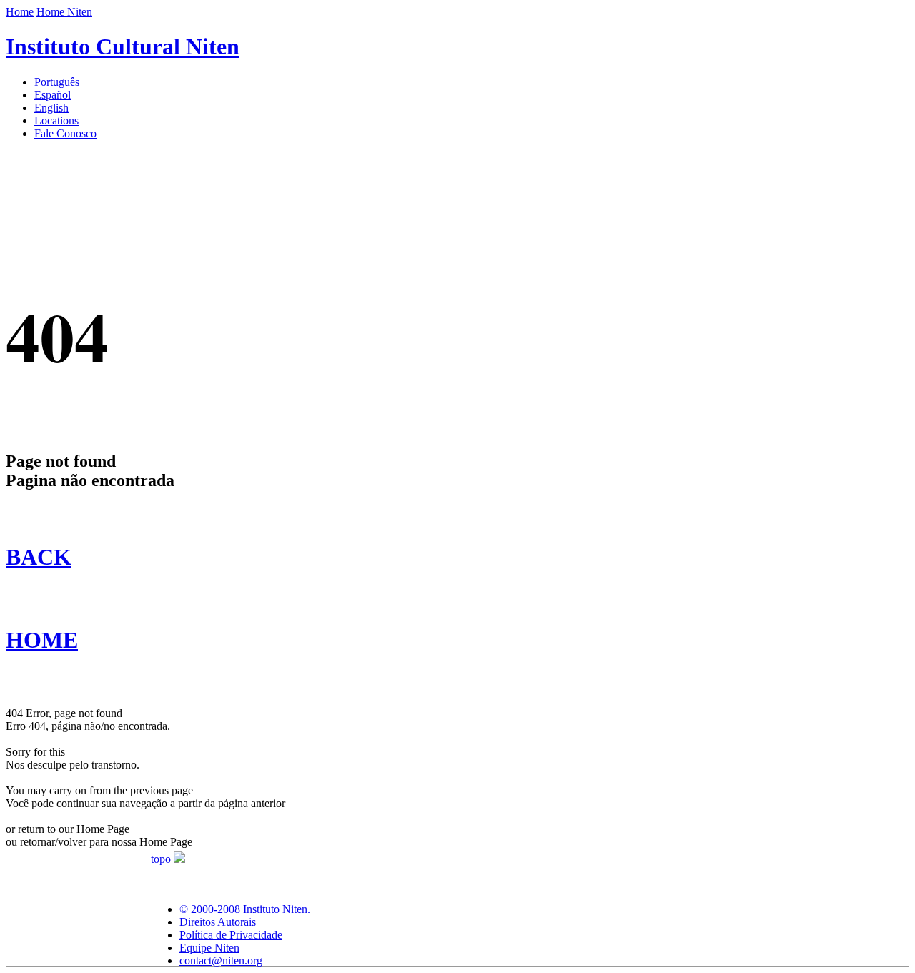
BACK (38, 557)
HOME (42, 640)
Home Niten (64, 12)
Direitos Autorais (217, 922)
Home (20, 12)
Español (52, 95)
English (51, 108)
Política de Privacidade (230, 935)
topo (161, 859)
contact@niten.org (220, 960)
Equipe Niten (209, 948)
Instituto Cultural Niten (122, 46)
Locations (56, 120)
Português (56, 82)
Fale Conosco (65, 133)
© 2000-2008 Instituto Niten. (244, 909)
